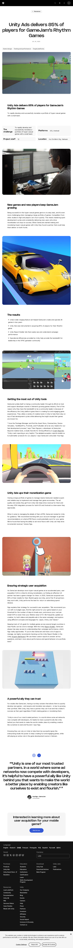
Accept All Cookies (49, 944)
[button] (36, 11)
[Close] (71, 934)
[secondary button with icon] (69, 3)
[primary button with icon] (34, 755)
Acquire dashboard (18, 637)
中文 (39, 847)
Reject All (34, 944)
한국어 (59, 847)
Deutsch (12, 847)
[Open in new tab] (16, 872)
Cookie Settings (21, 944)
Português (33, 847)
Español (45, 847)
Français (25, 847)
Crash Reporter (58, 431)
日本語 (19, 847)
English (5, 847)
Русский (52, 847)
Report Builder (50, 627)
